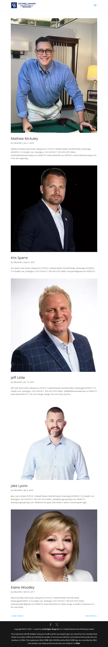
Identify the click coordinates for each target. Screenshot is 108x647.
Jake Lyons (19, 485)
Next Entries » (91, 616)
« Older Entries (17, 616)
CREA (78, 643)
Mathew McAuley (24, 138)
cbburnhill (17, 143)
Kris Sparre (19, 257)
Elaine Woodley (23, 587)
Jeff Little (18, 377)
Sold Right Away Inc (50, 629)
